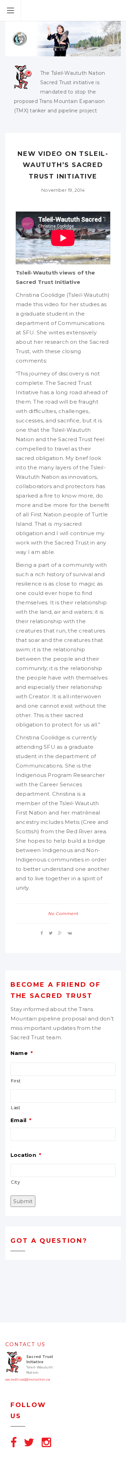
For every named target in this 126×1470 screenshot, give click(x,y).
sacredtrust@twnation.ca (27, 1379)
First (16, 1080)
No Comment (63, 913)
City (15, 1182)
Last (16, 1107)
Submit (23, 1201)
